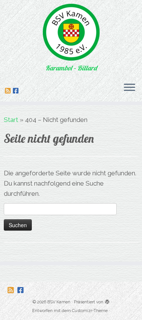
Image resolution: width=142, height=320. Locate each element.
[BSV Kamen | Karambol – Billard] (71, 32)
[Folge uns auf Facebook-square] (17, 91)
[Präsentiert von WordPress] (107, 300)
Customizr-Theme (90, 310)
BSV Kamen (58, 302)
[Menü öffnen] (129, 88)
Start (11, 119)
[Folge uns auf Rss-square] (9, 91)
